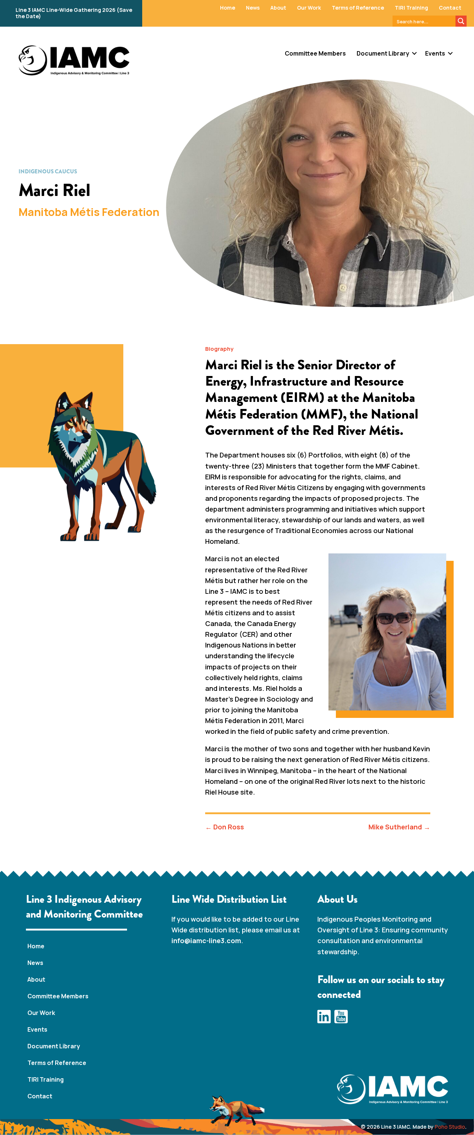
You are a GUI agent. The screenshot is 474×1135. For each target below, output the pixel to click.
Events (435, 53)
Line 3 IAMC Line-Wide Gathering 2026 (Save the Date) (74, 13)
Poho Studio (450, 1126)
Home (227, 7)
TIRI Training (411, 7)
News (253, 7)
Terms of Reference (358, 7)
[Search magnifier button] (461, 21)
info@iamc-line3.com (206, 940)
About (278, 7)
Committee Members (315, 53)
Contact (450, 7)
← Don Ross (224, 826)
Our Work (309, 7)
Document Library (383, 53)
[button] (414, 53)
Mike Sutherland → (399, 826)
